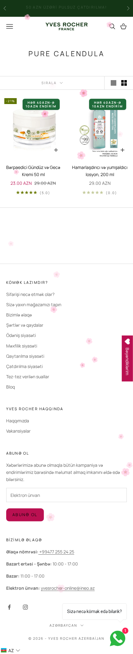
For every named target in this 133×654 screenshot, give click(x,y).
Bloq (10, 387)
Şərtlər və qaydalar (24, 325)
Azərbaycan (63, 625)
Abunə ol (25, 514)
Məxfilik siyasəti (21, 346)
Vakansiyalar (18, 431)
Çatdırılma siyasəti (24, 366)
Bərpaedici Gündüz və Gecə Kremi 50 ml (33, 170)
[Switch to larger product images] (113, 82)
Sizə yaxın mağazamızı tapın (33, 304)
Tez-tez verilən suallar (27, 376)
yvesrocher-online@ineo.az (68, 588)
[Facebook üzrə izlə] (9, 607)
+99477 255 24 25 (56, 552)
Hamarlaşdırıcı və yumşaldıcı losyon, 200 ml (99, 170)
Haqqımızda (17, 421)
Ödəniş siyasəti (21, 335)
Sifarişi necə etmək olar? (30, 294)
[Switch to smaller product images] (124, 82)
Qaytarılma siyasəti (25, 356)
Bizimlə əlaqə (19, 315)
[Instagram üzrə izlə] (25, 607)
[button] (10, 650)
